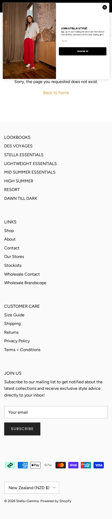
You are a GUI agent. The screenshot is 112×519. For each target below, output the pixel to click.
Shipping (12, 323)
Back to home (56, 92)
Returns (11, 332)
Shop (9, 230)
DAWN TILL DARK (20, 198)
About (10, 239)
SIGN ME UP (82, 51)
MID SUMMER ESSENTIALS (29, 172)
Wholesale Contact (22, 274)
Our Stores (14, 256)
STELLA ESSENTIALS (23, 154)
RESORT (12, 189)
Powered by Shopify (55, 501)
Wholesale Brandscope (25, 282)
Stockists (12, 265)
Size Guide (14, 314)
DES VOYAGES (18, 146)
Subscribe (22, 429)
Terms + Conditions (22, 349)
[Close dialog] (104, 7)
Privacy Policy (17, 340)
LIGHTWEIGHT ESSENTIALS (30, 163)
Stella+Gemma (27, 501)
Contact (12, 247)
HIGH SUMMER (18, 181)
